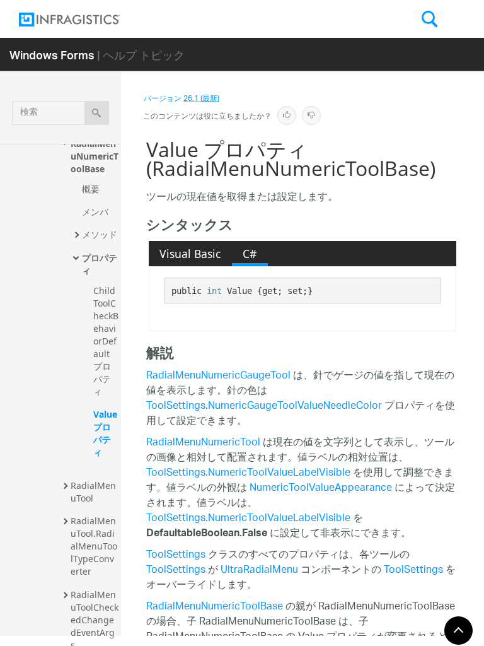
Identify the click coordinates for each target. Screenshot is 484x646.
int (214, 291)
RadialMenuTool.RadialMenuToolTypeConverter (94, 546)
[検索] (96, 113)
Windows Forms (52, 54)
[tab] (190, 253)
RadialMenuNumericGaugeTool (218, 376)
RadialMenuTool (93, 491)
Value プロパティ (106, 433)
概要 (91, 189)
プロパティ (99, 264)
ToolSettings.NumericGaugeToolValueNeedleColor (264, 406)
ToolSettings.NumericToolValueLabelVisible (248, 473)
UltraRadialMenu (259, 570)
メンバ (95, 212)
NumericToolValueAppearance (321, 488)
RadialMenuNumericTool (203, 443)
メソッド (99, 234)
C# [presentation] (249, 253)
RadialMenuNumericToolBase (94, 156)
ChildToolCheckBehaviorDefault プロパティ (105, 341)
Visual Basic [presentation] (190, 253)
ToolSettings (175, 555)
